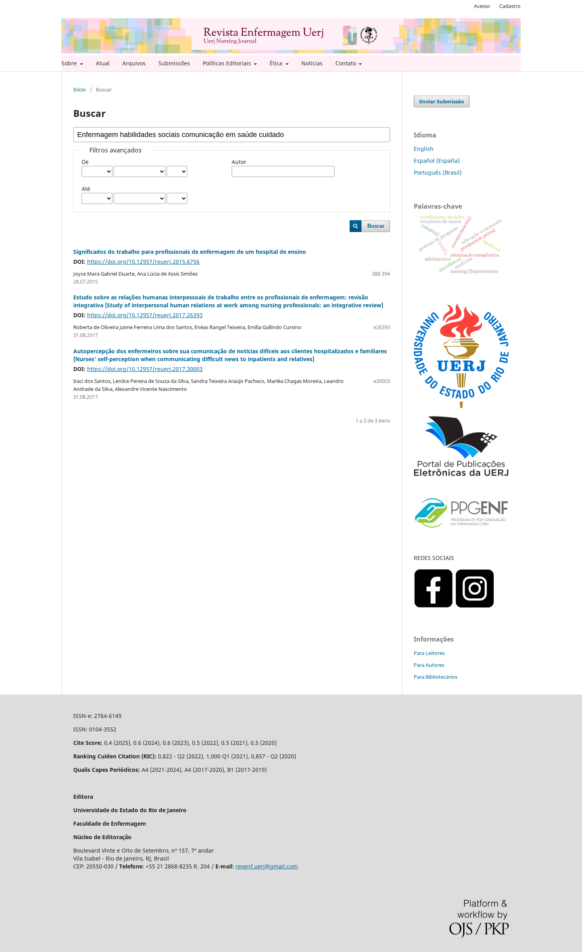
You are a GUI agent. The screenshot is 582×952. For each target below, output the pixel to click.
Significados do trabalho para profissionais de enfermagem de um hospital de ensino (189, 251)
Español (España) (437, 160)
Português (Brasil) (438, 172)
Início (79, 89)
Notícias (312, 63)
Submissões (174, 63)
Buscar (375, 226)
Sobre (69, 63)
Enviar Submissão (441, 101)
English (424, 148)
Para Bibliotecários (435, 676)
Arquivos (134, 63)
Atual (103, 63)
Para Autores (429, 664)
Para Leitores (429, 653)
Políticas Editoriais (228, 63)
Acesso (482, 6)
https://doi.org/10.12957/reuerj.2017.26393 (145, 315)
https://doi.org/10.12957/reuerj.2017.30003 (145, 369)
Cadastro (510, 6)
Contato (346, 63)
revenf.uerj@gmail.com (267, 866)
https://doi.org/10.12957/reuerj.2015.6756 (143, 261)
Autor (239, 162)
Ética (277, 63)
